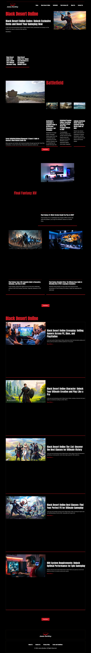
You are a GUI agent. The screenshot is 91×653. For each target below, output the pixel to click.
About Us (73, 5)
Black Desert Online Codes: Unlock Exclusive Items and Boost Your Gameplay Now (28, 22)
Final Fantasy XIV (64, 5)
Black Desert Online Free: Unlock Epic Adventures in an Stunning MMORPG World (23, 61)
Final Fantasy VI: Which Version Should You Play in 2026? (57, 215)
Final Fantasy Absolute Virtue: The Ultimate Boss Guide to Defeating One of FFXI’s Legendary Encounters (65, 283)
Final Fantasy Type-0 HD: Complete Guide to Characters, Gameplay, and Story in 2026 (25, 283)
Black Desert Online (45, 5)
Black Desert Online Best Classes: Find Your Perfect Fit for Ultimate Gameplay (65, 506)
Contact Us (80, 5)
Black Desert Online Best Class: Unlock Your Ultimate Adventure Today (11, 61)
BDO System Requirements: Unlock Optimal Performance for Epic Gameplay (66, 564)
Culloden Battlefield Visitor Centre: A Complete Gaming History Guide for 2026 (79, 124)
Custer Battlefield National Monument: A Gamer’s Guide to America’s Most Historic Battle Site (22, 140)
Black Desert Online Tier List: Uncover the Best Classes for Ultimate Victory (65, 448)
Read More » (8, 31)
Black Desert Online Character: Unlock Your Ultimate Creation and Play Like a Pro (65, 391)
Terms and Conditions (58, 644)
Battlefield (55, 5)
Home (37, 5)
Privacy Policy (46, 644)
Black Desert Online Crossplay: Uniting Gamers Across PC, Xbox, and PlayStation (65, 333)
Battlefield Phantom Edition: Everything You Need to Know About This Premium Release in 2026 (65, 125)
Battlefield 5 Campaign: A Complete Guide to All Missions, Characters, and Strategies (51, 125)
